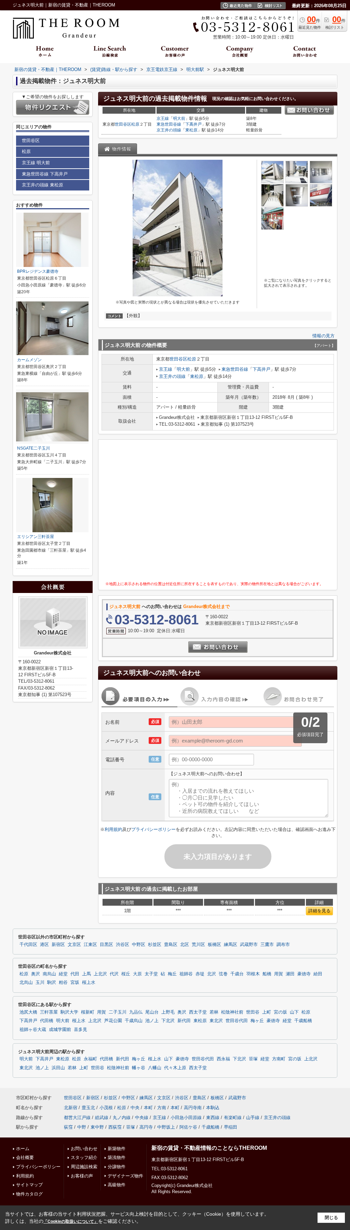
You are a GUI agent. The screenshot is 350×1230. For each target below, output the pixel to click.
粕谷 (63, 982)
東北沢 (216, 1020)
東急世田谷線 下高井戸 (45, 173)
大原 (137, 974)
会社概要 (25, 1157)
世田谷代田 (237, 1020)
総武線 (101, 1117)
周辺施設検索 (84, 1166)
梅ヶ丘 (257, 1020)
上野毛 (168, 1012)
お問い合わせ (84, 1148)
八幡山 (154, 1067)
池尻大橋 (28, 1012)
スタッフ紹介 (84, 1157)
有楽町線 (233, 1117)
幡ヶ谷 (138, 1067)
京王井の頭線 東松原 (42, 184)
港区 (44, 944)
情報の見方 (323, 335)
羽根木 (253, 974)
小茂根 (106, 1107)
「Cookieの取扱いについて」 (70, 1221)
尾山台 (152, 1012)
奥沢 (35, 974)
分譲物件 (116, 1166)
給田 (317, 974)
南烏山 (49, 974)
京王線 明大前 (36, 162)
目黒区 (106, 944)
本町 (148, 1107)
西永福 (223, 1059)
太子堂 (151, 974)
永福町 (90, 1059)
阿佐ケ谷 (188, 1127)
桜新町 (87, 1012)
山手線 (252, 1117)
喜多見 (80, 1029)
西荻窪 (115, 1127)
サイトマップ (29, 1184)
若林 (214, 1012)
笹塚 (253, 1059)
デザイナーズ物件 (125, 1175)
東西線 (212, 1117)
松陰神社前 (232, 1012)
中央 (135, 1107)
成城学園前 (60, 1029)
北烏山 (26, 982)
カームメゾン (29, 359)
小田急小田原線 (186, 1117)
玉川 (40, 982)
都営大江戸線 (77, 1117)
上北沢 (100, 974)
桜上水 (88, 982)
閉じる (331, 1217)
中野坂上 (166, 1127)
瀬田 (290, 974)
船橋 (266, 974)
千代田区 (28, 944)
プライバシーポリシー (153, 829)
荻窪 (68, 1127)
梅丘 (172, 974)
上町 (266, 1012)
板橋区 (214, 944)
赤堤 (200, 974)
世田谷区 (123, 124)
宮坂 (74, 982)
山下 (294, 1012)
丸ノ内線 (122, 1117)
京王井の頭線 (169, 130)
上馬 (86, 974)
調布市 (283, 944)
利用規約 (113, 829)
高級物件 (116, 1184)
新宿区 (58, 944)
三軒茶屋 (49, 1012)
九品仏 (136, 1012)
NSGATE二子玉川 (33, 448)
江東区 (90, 944)
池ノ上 (152, 1020)
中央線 (141, 1117)
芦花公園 (113, 1020)
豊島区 (170, 944)
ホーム (22, 1148)
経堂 (63, 974)
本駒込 (212, 1107)
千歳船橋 (303, 1020)
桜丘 (125, 974)
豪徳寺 (304, 974)
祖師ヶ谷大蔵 (32, 1029)
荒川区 (198, 944)
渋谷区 (122, 944)
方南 (161, 1107)
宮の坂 (280, 1012)
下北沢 (168, 1020)
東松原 (191, 130)
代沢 (114, 974)
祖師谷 (186, 974)
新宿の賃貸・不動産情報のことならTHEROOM (209, 1148)
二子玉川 (117, 1012)
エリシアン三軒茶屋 (35, 536)
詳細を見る (319, 910)
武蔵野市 (249, 944)
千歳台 (237, 974)
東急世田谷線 (169, 124)
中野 (81, 1127)
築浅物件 (116, 1157)
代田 (74, 974)
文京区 (74, 944)
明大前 (179, 118)
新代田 (184, 1020)
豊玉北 (88, 1107)
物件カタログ (29, 1194)
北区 (184, 944)
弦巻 (223, 974)
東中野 (97, 1127)
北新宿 (70, 1107)
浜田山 (58, 1067)
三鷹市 (267, 944)
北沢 (211, 974)
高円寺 (146, 1127)
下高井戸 (193, 124)
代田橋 (46, 1020)
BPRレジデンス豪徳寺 (37, 271)
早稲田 (230, 1127)
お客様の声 (82, 1175)
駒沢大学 (69, 1012)
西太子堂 (198, 1012)
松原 (135, 124)
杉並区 (154, 944)
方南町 (278, 1059)
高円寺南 (193, 1107)
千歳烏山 (134, 1020)
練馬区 (230, 944)
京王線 (163, 118)
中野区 (138, 944)
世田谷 (252, 1012)
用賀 (278, 974)
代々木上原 (175, 1067)
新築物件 (116, 1148)
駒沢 (51, 982)
